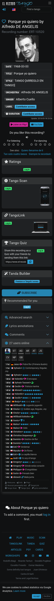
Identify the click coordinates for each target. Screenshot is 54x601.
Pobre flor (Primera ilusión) (34, 364)
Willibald (17, 405)
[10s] (27, 137)
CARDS (39, 549)
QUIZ (42, 543)
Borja (17, 401)
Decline (47, 596)
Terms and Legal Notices (27, 578)
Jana (16, 364)
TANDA (31, 543)
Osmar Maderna (36, 565)
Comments (17, 334)
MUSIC (30, 537)
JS (40, 350)
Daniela (17, 439)
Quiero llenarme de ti (32, 150)
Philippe (17, 469)
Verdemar (25, 447)
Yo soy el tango (29, 458)
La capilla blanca (29, 454)
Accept (36, 596)
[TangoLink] (23, 477)
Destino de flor (31, 439)
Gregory (17, 462)
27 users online (19, 343)
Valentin (19, 379)
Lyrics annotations (21, 326)
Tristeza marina (31, 386)
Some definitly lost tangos (19, 569)
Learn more (19, 591)
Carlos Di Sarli (27, 574)
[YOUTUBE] (40, 556)
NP (14, 357)
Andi (15, 458)
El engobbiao (31, 469)
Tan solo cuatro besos (15, 154)
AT (34, 350)
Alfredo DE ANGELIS (27, 92)
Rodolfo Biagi (9, 561)
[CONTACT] (47, 556)
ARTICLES (16, 549)
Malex (16, 424)
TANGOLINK (15, 543)
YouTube (38, 124)
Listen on (20, 124)
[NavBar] (50, 3)
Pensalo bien (28, 473)
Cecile (18, 386)
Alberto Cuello (20, 99)
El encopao (31, 379)
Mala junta (29, 477)
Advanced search (20, 317)
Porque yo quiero (21, 73)
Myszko (16, 450)
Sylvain (17, 368)
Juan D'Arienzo (40, 569)
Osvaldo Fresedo (18, 565)
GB (21, 357)
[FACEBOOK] (26, 556)
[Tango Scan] (24, 405)
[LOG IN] (4, 10)
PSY (28, 549)
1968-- (17, 66)
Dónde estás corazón (34, 466)
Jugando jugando (34, 405)
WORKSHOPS (12, 555)
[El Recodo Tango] (10, 538)
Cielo (24, 428)
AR (27, 350)
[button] (13, 10)
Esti (15, 447)
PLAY (19, 537)
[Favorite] (4, 21)
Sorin (15, 473)
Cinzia (16, 409)
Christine (17, 432)
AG (20, 350)
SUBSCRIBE (29, 293)
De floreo (28, 450)
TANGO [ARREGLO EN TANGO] (23, 83)
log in (46, 514)
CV (7, 357)
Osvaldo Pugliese (43, 561)
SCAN (42, 537)
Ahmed (18, 390)
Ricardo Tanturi (25, 561)
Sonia (16, 420)
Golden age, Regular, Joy (34, 409)
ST (14, 350)
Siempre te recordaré (40, 154)
